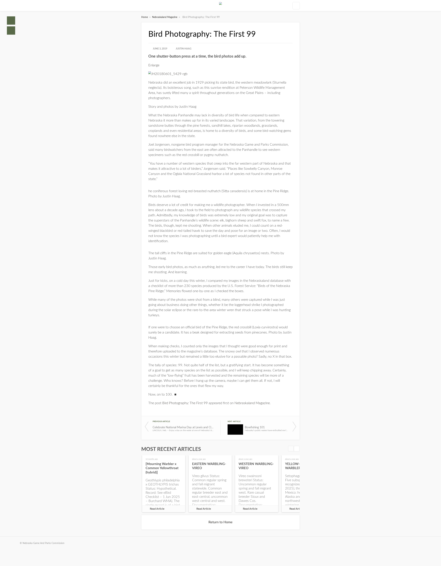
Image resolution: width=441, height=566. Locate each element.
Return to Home (220, 522)
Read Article (157, 508)
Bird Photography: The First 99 (185, 403)
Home (11, 20)
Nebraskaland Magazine (165, 17)
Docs (11, 30)
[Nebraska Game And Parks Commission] (220, 5)
